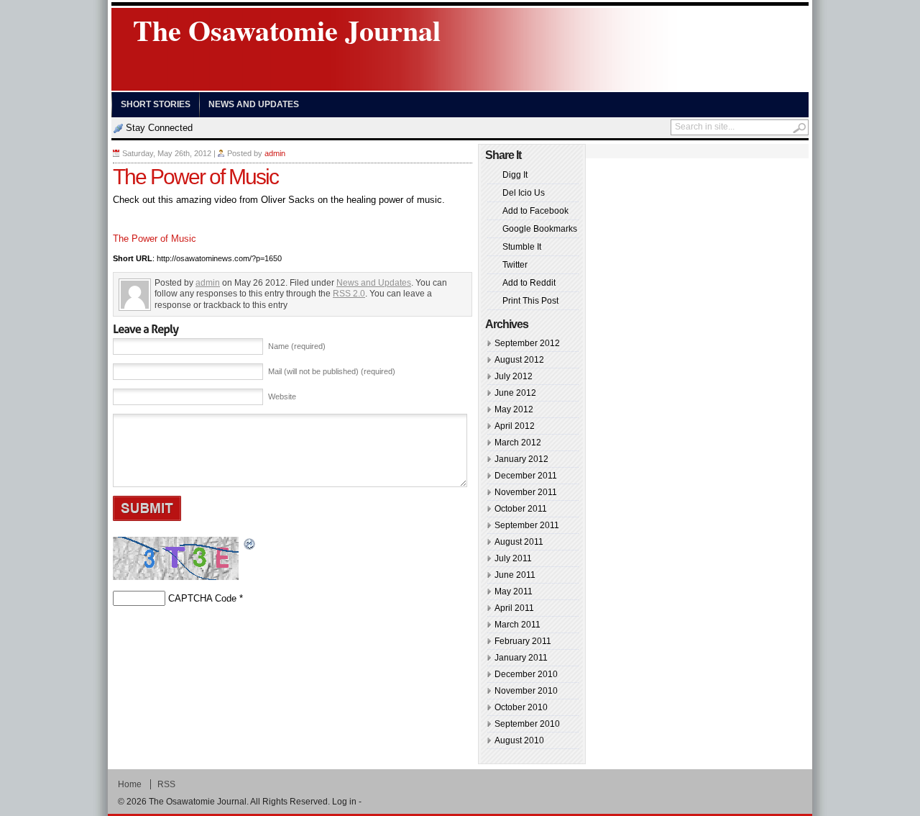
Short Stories (155, 104)
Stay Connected (159, 127)
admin (274, 153)
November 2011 (525, 492)
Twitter (515, 265)
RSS (166, 784)
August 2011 (518, 542)
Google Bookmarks (539, 229)
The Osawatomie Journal (287, 30)
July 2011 (513, 558)
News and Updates (253, 104)
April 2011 (514, 608)
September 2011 (526, 525)
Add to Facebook (535, 211)
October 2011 (520, 509)
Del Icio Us (523, 193)
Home (130, 784)
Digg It (515, 175)
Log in (344, 802)
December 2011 (525, 476)
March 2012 (517, 443)
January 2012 (521, 459)
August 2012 (519, 360)
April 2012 (514, 426)
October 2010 (521, 707)
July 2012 (513, 376)
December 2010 (526, 674)
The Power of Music (154, 238)
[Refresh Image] (250, 545)
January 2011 (521, 658)
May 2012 (513, 409)
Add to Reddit (529, 283)
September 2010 (527, 724)
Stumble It (521, 247)
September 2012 (527, 343)
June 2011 (514, 575)
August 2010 (519, 740)
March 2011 (517, 625)
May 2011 (513, 591)
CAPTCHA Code (202, 598)
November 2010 (526, 691)
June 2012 (515, 393)
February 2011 (522, 641)
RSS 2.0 (349, 294)
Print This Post (530, 301)
